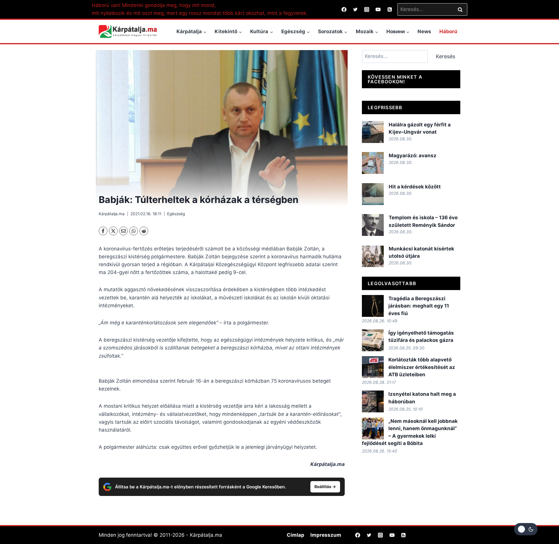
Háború (448, 31)
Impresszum (325, 535)
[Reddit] (143, 231)
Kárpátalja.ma (112, 213)
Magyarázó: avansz (412, 155)
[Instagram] (367, 9)
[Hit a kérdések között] (373, 194)
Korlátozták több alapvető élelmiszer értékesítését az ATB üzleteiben (421, 367)
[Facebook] (344, 9)
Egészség (176, 213)
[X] (113, 231)
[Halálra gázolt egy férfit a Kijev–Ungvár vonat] (373, 132)
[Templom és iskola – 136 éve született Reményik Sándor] (373, 225)
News (424, 31)
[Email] (123, 231)
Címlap (295, 535)
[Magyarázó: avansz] (373, 163)
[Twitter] (355, 9)
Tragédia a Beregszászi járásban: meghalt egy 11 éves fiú (418, 306)
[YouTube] (378, 9)
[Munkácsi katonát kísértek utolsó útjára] (373, 256)
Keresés (445, 56)
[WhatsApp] (133, 231)
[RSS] (390, 9)
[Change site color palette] (525, 529)
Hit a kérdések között (415, 187)
